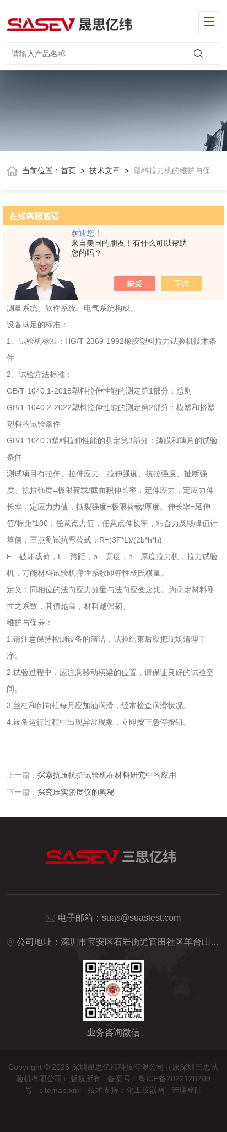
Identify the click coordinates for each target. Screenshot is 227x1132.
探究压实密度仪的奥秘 (76, 792)
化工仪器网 (145, 1090)
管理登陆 (186, 1090)
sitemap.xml (60, 1090)
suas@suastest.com (141, 917)
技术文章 (104, 170)
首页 (68, 170)
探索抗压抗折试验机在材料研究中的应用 (106, 774)
